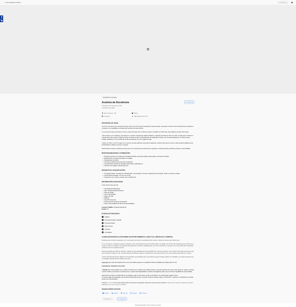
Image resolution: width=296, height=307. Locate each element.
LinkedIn (116, 293)
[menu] (292, 2)
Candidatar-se (283, 2)
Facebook (125, 293)
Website (107, 293)
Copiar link (190, 102)
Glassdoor (144, 293)
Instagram (134, 293)
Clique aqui (105, 262)
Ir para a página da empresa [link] (13, 2)
